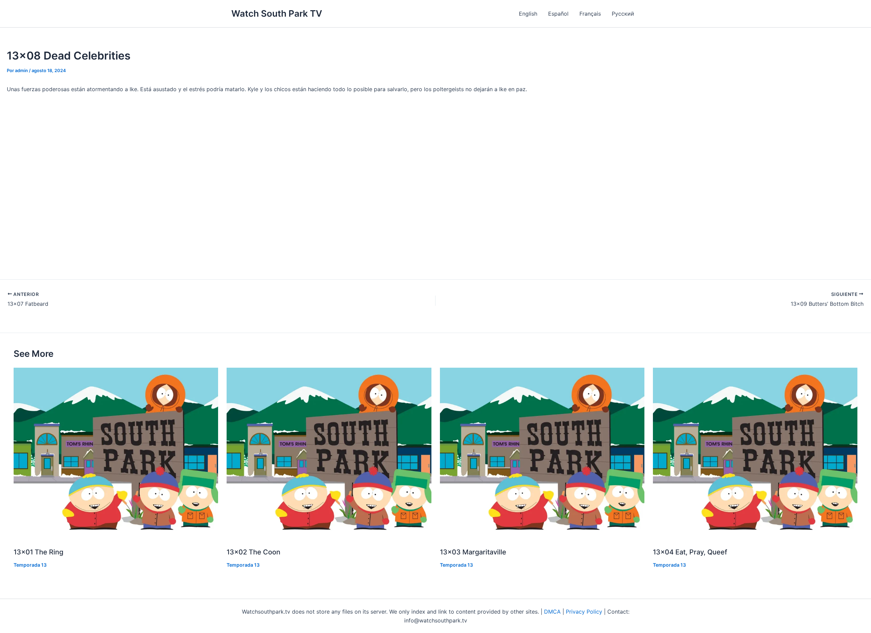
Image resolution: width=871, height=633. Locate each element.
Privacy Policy (584, 611)
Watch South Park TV (276, 13)
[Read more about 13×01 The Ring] (116, 454)
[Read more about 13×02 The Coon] (329, 454)
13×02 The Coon (253, 552)
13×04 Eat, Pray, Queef (690, 552)
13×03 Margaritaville (473, 552)
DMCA (552, 611)
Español (558, 13)
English (528, 13)
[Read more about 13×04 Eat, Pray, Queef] (755, 454)
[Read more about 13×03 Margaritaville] (542, 454)
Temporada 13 (30, 565)
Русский (623, 13)
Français (590, 13)
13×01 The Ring (38, 552)
